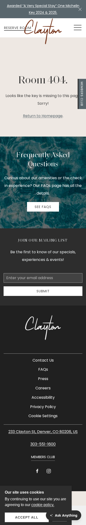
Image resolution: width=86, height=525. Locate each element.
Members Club (82, 94)
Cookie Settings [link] (43, 416)
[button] (80, 9)
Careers (43, 388)
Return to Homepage (43, 116)
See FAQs (43, 206)
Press (43, 378)
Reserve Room (17, 27)
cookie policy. (42, 505)
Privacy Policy (43, 407)
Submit (43, 291)
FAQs (43, 369)
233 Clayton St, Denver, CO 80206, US (43, 431)
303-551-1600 (43, 444)
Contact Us (43, 360)
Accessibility (43, 397)
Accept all (26, 517)
